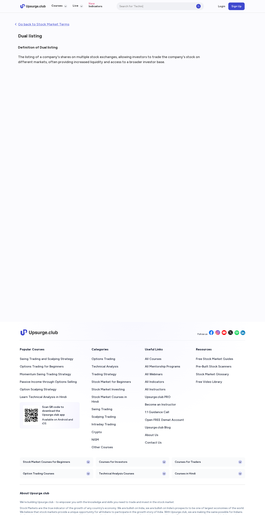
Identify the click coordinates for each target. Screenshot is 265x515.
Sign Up (236, 6)
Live (75, 5)
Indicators (95, 6)
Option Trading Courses (38, 473)
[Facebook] (211, 333)
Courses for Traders (188, 461)
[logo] (33, 6)
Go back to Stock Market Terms (43, 24)
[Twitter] (230, 333)
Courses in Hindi (185, 473)
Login (221, 6)
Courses (56, 5)
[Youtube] (224, 333)
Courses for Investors (113, 461)
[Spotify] (237, 333)
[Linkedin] (243, 333)
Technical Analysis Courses (116, 473)
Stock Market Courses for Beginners (46, 461)
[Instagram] (217, 333)
